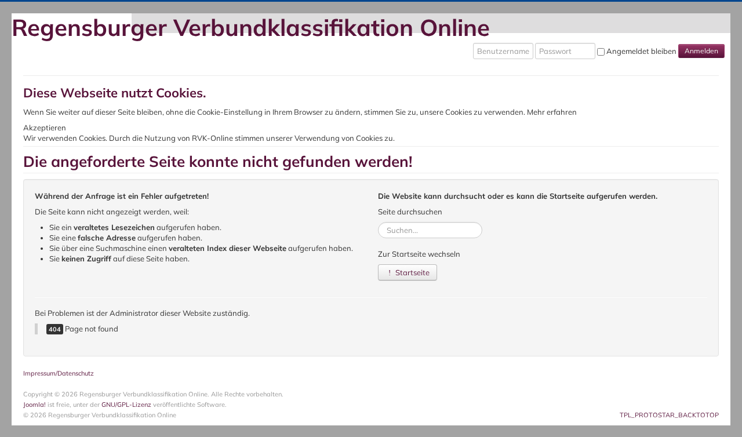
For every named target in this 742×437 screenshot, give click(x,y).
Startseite (412, 272)
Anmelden (701, 50)
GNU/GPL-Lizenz (126, 404)
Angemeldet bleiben (641, 51)
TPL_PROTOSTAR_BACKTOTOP (669, 415)
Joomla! (34, 404)
